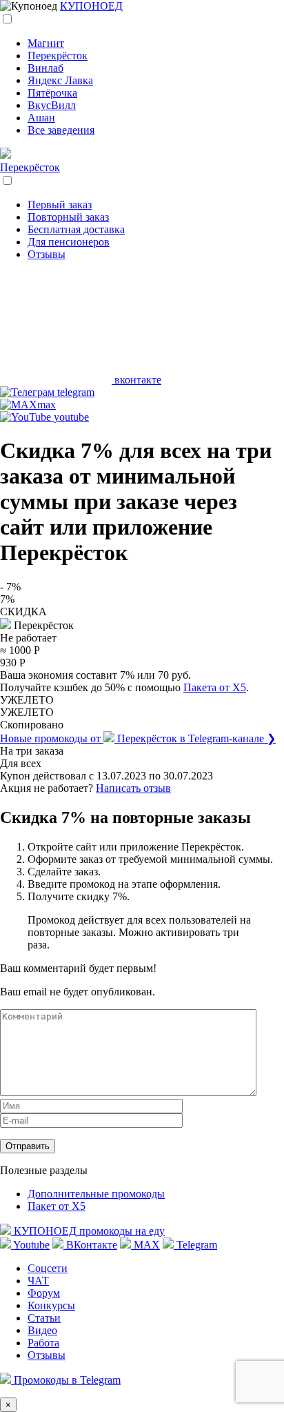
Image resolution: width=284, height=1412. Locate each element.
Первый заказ (60, 204)
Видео (42, 1330)
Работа (43, 1343)
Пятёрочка (52, 93)
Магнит (46, 43)
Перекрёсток (58, 55)
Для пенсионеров (69, 242)
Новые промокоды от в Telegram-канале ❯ (138, 738)
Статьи (44, 1318)
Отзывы (46, 254)
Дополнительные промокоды (96, 1194)
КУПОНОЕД (91, 6)
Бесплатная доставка (76, 229)
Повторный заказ (68, 217)
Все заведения (61, 130)
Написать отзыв (133, 788)
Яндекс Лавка (60, 80)
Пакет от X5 (56, 1206)
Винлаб (45, 68)
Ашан (41, 117)
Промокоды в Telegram (66, 1380)
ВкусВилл (52, 105)
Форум (44, 1293)
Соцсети (48, 1268)
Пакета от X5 (214, 687)
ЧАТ (38, 1280)
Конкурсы (51, 1305)
